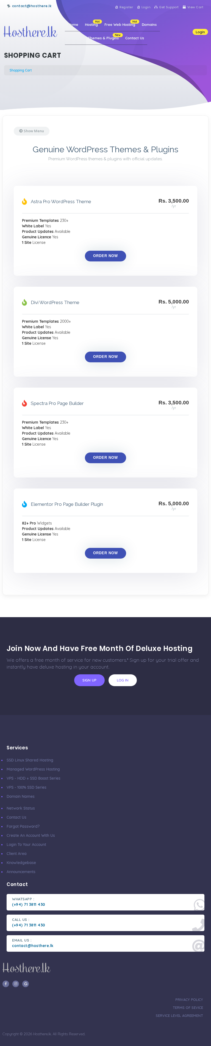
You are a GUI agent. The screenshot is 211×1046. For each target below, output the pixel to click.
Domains (149, 24)
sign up (89, 680)
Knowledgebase (21, 862)
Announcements (21, 871)
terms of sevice (188, 1007)
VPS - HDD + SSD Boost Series (33, 778)
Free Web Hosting (120, 23)
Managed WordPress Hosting (33, 769)
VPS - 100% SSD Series (26, 787)
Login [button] (200, 32)
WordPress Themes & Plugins (94, 36)
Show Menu (33, 130)
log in (123, 680)
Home (73, 24)
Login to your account (26, 844)
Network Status (21, 808)
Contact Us (134, 38)
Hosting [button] (92, 23)
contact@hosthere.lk (31, 6)
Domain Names (21, 796)
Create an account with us (31, 835)
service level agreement (179, 1015)
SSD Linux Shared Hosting (30, 760)
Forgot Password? (23, 826)
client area (17, 853)
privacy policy (189, 999)
